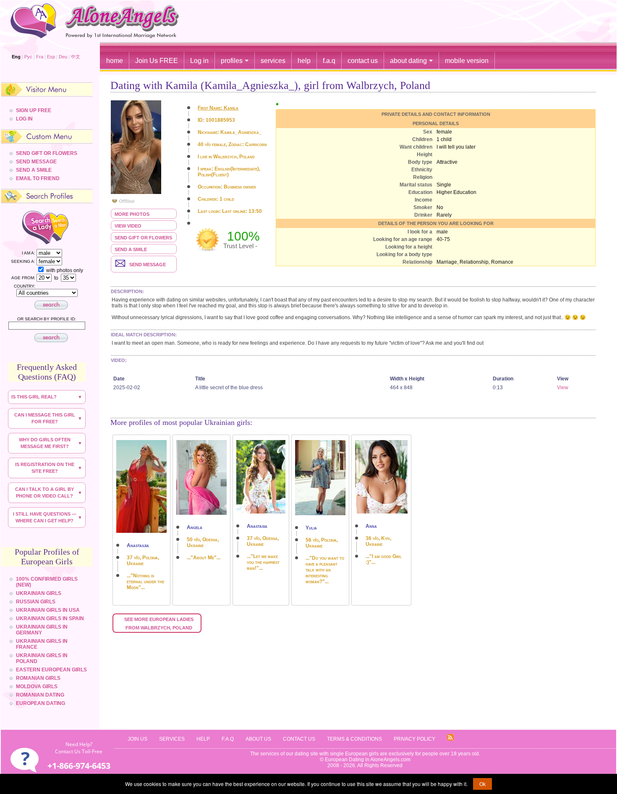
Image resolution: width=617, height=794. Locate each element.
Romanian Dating (40, 695)
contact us (363, 60)
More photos (132, 214)
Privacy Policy (414, 739)
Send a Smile (131, 249)
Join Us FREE (156, 60)
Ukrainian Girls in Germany (42, 630)
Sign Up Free (33, 110)
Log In (24, 119)
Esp (51, 56)
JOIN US (137, 739)
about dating (408, 60)
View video (128, 225)
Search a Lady (29, 226)
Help (203, 739)
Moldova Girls (37, 686)
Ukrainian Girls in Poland (42, 658)
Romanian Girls (38, 678)
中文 (75, 56)
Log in (199, 60)
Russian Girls (35, 602)
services (273, 60)
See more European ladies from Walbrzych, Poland (159, 623)
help (304, 60)
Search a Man (66, 226)
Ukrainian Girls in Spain (50, 618)
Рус (28, 56)
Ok (482, 783)
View (562, 387)
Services (172, 739)
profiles (232, 60)
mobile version (467, 60)
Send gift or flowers (143, 237)
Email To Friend (38, 178)
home (114, 60)
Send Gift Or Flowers (46, 153)
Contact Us (299, 739)
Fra (39, 56)
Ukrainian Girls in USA (48, 610)
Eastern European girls (51, 670)
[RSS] (450, 739)
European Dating (40, 703)
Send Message (36, 162)
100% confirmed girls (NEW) (47, 582)
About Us (258, 739)
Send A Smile (34, 170)
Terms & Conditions (354, 739)
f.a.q (329, 60)
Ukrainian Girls (38, 593)
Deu (63, 56)
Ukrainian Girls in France (42, 644)
